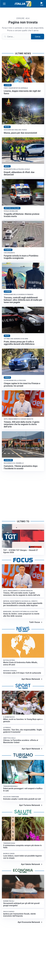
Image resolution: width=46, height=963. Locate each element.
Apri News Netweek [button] (30, 679)
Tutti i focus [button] (34, 622)
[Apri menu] (4, 4)
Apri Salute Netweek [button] (30, 864)
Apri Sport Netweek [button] (31, 748)
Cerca (37, 36)
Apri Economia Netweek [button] (29, 922)
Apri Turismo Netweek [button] (29, 805)
